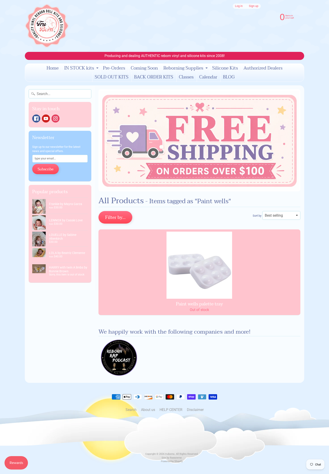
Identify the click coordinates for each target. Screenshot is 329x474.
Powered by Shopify (172, 461)
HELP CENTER (171, 410)
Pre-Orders (114, 68)
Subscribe (45, 169)
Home (53, 68)
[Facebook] (36, 118)
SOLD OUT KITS (111, 77)
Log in (239, 6)
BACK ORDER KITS (153, 77)
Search (131, 410)
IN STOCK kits (82, 68)
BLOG (229, 77)
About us (148, 410)
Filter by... (115, 217)
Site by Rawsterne (172, 457)
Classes (186, 77)
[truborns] (47, 26)
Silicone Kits (225, 68)
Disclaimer (195, 410)
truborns (170, 454)
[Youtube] (46, 118)
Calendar (208, 77)
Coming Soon (144, 68)
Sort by (257, 215)
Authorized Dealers (263, 68)
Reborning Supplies (186, 68)
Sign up (253, 6)
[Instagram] (55, 118)
